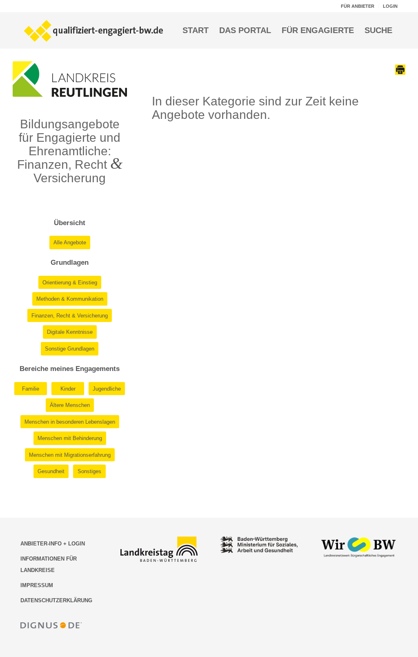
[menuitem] (358, 6)
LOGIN (390, 6)
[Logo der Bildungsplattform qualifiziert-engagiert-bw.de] (93, 30)
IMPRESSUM (36, 585)
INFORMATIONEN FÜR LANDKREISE (48, 564)
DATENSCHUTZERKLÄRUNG (56, 600)
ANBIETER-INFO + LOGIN (52, 544)
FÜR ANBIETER (357, 6)
